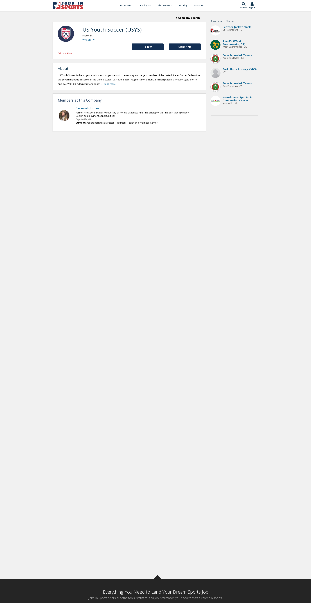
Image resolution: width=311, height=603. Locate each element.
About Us (199, 5)
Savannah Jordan (87, 108)
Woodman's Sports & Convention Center (237, 99)
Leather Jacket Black (237, 27)
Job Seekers (126, 5)
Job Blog (183, 5)
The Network (165, 5)
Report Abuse (66, 53)
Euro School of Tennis (237, 55)
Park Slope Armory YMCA (240, 69)
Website (87, 39)
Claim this (184, 47)
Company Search (188, 17)
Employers (145, 5)
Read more (110, 83)
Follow (148, 47)
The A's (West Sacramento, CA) (234, 42)
